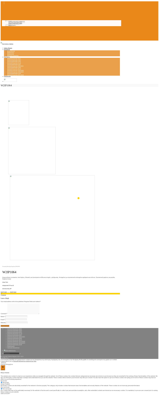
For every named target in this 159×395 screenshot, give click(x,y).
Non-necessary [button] (5, 387)
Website (3, 322)
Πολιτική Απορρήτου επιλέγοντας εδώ (24, 361)
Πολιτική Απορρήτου (13, 347)
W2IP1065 (4, 292)
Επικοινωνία (10, 346)
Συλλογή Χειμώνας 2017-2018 (17, 21)
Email (3, 319)
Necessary (6, 382)
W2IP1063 (13, 292)
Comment (4, 313)
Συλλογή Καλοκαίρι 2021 (14, 335)
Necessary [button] (4, 381)
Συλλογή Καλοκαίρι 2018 (14, 344)
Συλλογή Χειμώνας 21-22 (15, 23)
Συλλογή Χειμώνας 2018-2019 (16, 343)
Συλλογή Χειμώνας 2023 (14, 329)
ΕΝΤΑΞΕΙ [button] (3, 363)
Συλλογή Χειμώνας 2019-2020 (16, 341)
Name (3, 316)
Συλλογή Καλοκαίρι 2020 (14, 338)
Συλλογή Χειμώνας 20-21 (15, 22)
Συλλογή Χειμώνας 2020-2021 (16, 336)
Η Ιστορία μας (12, 25)
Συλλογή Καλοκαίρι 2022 (14, 332)
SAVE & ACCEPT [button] (5, 393)
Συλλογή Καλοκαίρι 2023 (14, 330)
